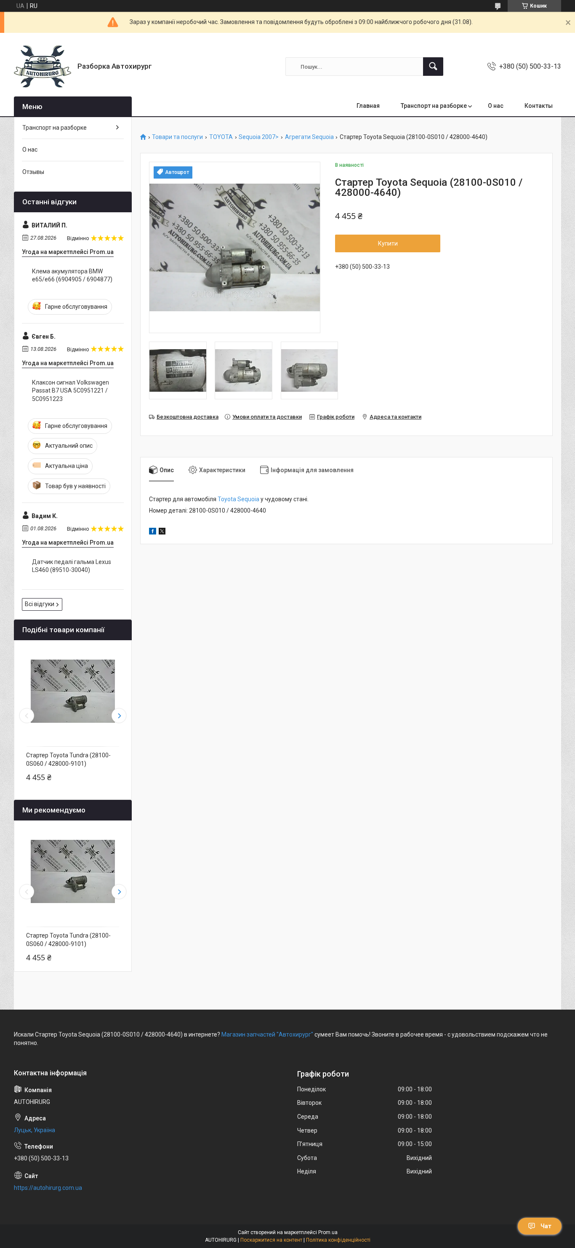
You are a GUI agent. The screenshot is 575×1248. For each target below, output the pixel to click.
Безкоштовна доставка (187, 417)
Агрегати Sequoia (309, 137)
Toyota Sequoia (238, 499)
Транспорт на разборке (434, 105)
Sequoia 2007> (259, 137)
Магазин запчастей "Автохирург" (267, 1034)
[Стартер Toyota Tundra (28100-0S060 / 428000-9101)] (73, 691)
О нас (495, 105)
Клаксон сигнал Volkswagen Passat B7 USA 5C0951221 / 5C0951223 (70, 390)
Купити (388, 243)
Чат (545, 1226)
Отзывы (33, 171)
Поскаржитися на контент (271, 1240)
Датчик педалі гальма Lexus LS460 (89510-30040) (71, 566)
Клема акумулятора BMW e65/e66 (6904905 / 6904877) (72, 275)
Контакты (538, 105)
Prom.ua (328, 1232)
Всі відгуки (39, 604)
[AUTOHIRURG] (42, 66)
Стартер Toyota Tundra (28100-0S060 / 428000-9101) (68, 759)
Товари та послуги (177, 137)
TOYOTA (221, 137)
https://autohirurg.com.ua (48, 1187)
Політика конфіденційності (338, 1240)
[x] (162, 532)
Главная (368, 105)
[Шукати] (433, 66)
